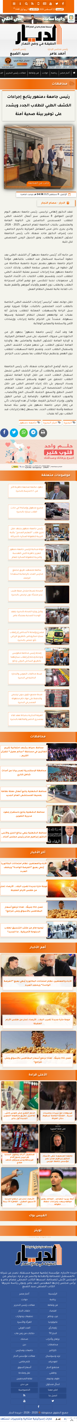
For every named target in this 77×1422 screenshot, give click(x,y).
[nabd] (38, 3)
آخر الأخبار (37, 852)
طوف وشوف (52, 1379)
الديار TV (53, 1333)
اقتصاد (52, 1311)
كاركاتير (52, 1350)
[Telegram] (33, 432)
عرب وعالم (53, 1316)
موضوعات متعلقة (55, 475)
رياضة (54, 73)
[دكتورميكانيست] (38, 63)
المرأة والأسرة (24, 1322)
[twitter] (57, 3)
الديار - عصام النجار (53, 203)
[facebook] (63, 3)
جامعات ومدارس (24, 1350)
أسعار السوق (24, 1367)
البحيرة (68, 423)
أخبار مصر (64, 73)
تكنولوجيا (52, 1322)
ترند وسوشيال (52, 1356)
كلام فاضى (24, 1362)
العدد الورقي (24, 1328)
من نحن (24, 1384)
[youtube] (51, 3)
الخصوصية (24, 1390)
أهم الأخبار (38, 947)
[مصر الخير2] (38, 454)
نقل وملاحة (24, 1373)
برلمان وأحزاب (53, 1339)
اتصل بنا (53, 1395)
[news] (44, 3)
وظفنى (52, 1373)
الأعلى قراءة (38, 1075)
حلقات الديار (24, 1311)
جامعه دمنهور (28, 423)
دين (24, 1345)
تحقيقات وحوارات (24, 1316)
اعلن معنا (53, 1390)
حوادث (45, 73)
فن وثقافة (34, 73)
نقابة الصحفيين (24, 1379)
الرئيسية (53, 1294)
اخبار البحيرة (50, 423)
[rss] (32, 3)
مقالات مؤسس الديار (24, 1356)
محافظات (59, 84)
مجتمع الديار (53, 1367)
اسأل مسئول (53, 1384)
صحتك (24, 1339)
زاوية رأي (53, 1328)
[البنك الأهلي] (38, 19)
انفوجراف (52, 1362)
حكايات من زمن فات (24, 1333)
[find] (26, 3)
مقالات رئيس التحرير (16, 73)
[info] (20, 3)
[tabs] (14, 3)
